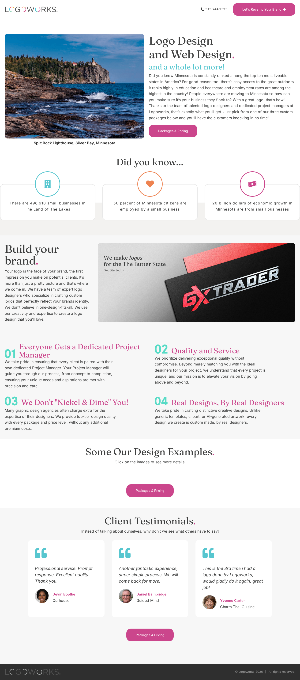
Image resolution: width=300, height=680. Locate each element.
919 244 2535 (216, 9)
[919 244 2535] (202, 9)
